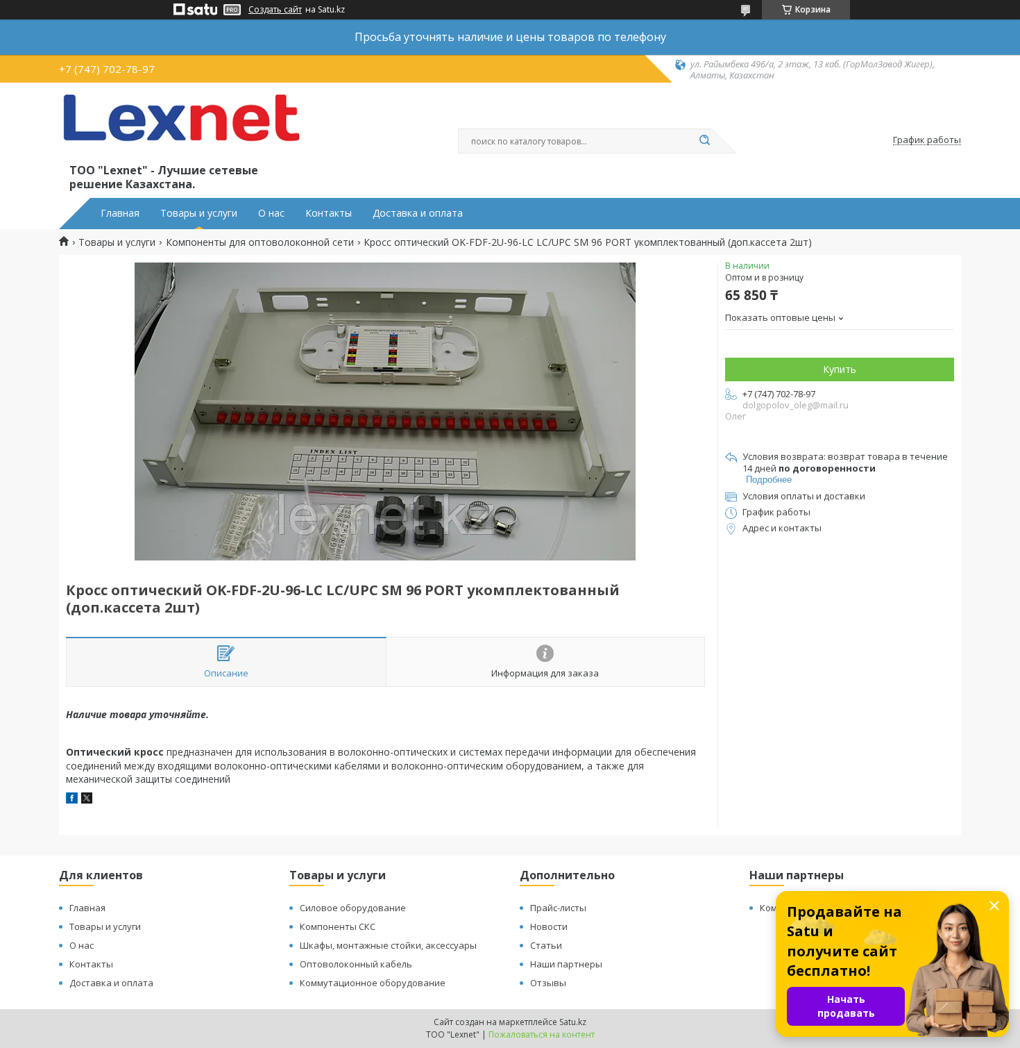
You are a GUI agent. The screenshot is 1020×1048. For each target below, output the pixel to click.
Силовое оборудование (353, 907)
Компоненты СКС (337, 926)
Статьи (546, 945)
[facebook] (72, 799)
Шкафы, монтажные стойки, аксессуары (388, 945)
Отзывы (548, 982)
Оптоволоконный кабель (356, 964)
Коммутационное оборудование (372, 982)
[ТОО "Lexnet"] (180, 126)
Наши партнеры (566, 964)
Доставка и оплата (418, 213)
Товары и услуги (198, 213)
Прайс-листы (558, 907)
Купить (839, 369)
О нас (271, 213)
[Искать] (704, 140)
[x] (86, 799)
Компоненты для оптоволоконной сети (260, 242)
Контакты (328, 213)
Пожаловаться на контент (541, 1034)
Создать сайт (275, 10)
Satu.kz (572, 1022)
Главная (120, 213)
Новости (549, 926)
